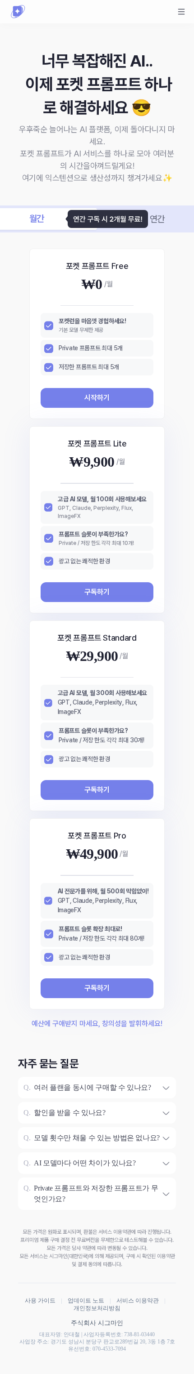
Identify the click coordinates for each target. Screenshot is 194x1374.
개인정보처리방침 (97, 1308)
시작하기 (97, 397)
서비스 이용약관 (137, 1300)
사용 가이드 (40, 1300)
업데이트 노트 (86, 1300)
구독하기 (97, 592)
